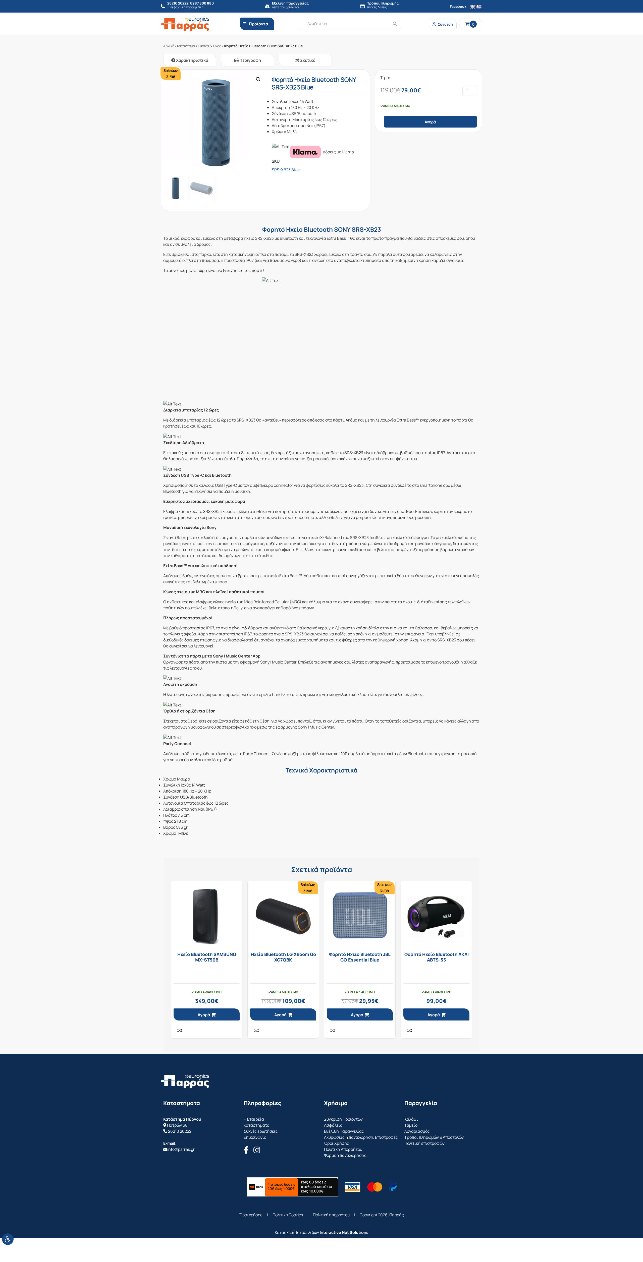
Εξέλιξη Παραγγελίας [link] (344, 1131)
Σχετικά (307, 60)
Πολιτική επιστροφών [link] (424, 1143)
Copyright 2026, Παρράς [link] (382, 1215)
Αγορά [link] (204, 1014)
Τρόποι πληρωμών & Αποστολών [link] (434, 1137)
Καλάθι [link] (411, 1119)
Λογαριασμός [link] (417, 1131)
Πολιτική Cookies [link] (288, 1215)
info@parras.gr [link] (181, 1149)
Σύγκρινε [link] (180, 1031)
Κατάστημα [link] (186, 45)
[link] (8, 1239)
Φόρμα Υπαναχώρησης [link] (345, 1155)
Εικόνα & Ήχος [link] (209, 45)
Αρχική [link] (168, 45)
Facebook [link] (458, 6)
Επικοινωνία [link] (255, 1137)
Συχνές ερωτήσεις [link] (261, 1131)
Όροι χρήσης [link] (250, 1215)
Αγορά (430, 122)
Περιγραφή (250, 60)
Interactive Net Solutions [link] (344, 1232)
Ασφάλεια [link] (333, 1125)
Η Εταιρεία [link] (254, 1119)
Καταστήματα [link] (257, 1125)
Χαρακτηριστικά (191, 60)
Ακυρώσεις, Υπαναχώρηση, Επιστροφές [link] (361, 1137)
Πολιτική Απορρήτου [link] (343, 1149)
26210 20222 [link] (179, 1131)
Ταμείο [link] (410, 1125)
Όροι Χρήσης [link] (336, 1143)
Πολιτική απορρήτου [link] (331, 1215)
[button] (258, 79)
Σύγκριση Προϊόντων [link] (343, 1119)
